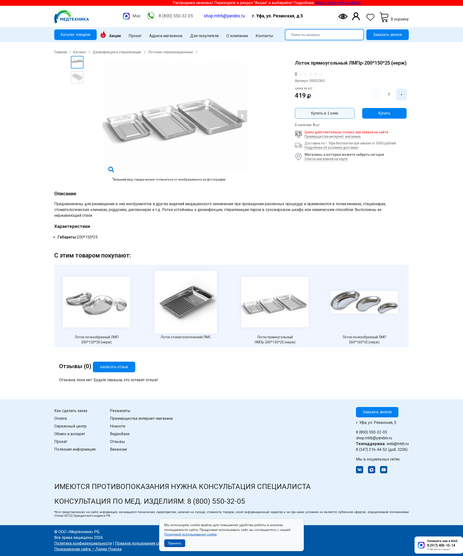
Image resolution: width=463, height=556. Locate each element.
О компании (237, 36)
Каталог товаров (75, 34)
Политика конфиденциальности (83, 543)
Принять (174, 543)
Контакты (264, 36)
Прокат (135, 36)
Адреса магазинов (166, 36)
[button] (242, 116)
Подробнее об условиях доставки (331, 147)
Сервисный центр (70, 426)
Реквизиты (120, 410)
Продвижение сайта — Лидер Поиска (88, 549)
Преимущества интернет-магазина (333, 136)
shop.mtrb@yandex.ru (224, 16)
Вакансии (118, 449)
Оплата (60, 418)
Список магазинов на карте (326, 159)
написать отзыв (114, 367)
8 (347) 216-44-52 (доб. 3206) (382, 449)
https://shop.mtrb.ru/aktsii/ (325, 2)
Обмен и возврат (69, 434)
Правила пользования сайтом (142, 543)
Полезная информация (74, 449)
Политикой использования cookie (190, 534)
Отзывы (117, 441)
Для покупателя (204, 36)
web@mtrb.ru (382, 443)
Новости (117, 426)
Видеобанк (120, 434)
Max (137, 16)
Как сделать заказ (70, 410)
